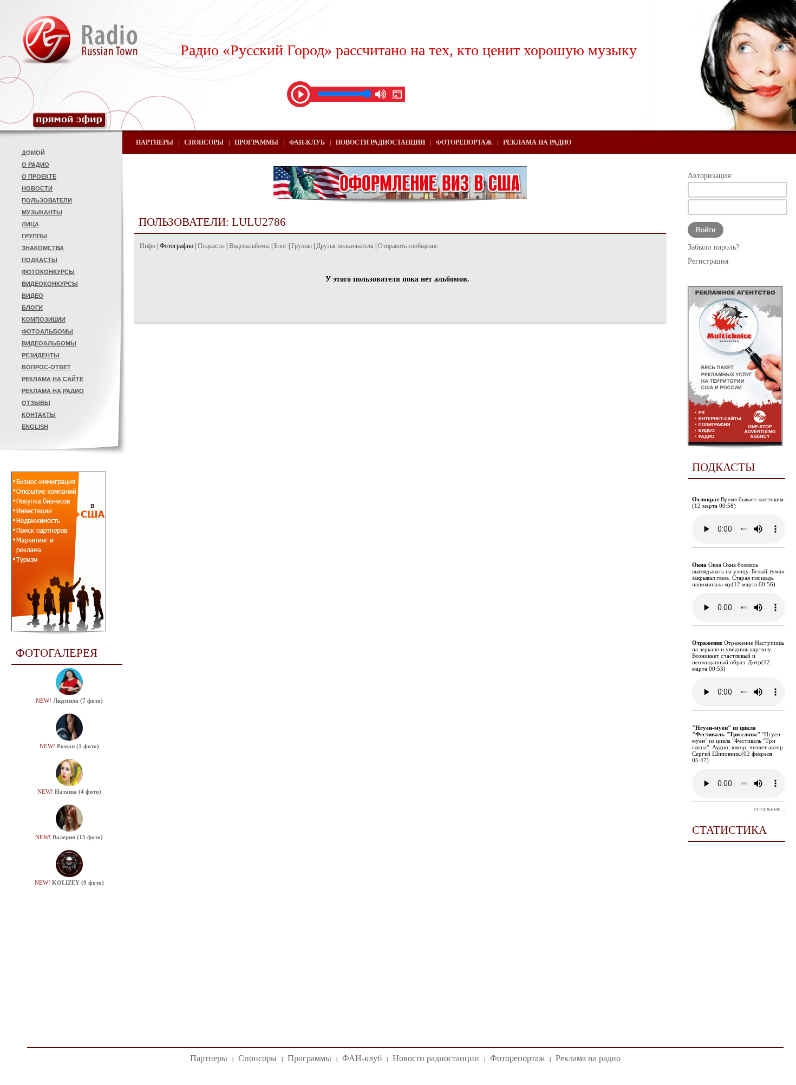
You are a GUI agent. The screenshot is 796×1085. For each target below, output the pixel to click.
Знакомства (43, 248)
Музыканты (42, 212)
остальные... (769, 808)
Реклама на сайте (52, 379)
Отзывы (36, 403)
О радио (35, 164)
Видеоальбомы (49, 343)
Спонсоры (204, 142)
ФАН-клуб (307, 142)
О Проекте (39, 176)
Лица (30, 224)
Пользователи (47, 200)
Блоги (32, 307)
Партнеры (154, 142)
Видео (32, 295)
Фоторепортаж (464, 142)
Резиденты (41, 355)
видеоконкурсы (50, 283)
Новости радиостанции (380, 142)
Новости (37, 188)
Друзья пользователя (345, 246)
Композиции (44, 319)
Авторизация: (710, 176)
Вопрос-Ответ (46, 367)
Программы (256, 142)
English (35, 426)
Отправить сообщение (408, 246)
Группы (34, 236)
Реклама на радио (53, 391)
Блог (280, 246)
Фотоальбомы (47, 331)
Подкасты (39, 260)
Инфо (147, 246)
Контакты (39, 414)
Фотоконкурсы (48, 272)
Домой (33, 152)
